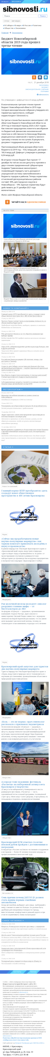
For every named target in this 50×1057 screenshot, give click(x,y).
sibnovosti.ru (23, 992)
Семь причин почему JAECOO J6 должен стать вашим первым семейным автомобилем (22, 900)
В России (27, 25)
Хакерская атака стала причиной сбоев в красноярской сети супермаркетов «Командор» (23, 949)
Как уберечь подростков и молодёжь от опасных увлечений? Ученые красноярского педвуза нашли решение (24, 376)
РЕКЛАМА (33, 972)
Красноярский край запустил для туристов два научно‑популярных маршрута (24, 667)
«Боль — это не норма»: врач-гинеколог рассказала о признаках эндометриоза (23, 723)
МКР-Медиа (16, 21)
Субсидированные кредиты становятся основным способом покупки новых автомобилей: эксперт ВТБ (23, 383)
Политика (37, 25)
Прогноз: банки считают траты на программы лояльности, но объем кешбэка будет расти (23, 322)
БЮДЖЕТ (45, 87)
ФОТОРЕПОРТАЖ (13, 389)
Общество (9, 28)
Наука (4, 534)
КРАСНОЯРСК (16, 2)
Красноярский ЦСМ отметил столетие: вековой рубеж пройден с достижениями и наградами (24, 844)
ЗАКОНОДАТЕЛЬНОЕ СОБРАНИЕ (37, 89)
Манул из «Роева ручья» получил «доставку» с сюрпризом (23, 926)
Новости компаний (9, 486)
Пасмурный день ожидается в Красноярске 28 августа (21, 961)
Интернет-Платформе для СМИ (25, 1043)
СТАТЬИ (8, 447)
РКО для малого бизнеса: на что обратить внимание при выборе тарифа (22, 335)
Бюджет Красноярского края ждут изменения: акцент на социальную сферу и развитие (25, 300)
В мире (18, 25)
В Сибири (9, 25)
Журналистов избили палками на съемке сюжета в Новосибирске (20, 396)
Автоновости (7, 893)
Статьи (6, 21)
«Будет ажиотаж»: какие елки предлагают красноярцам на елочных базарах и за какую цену (23, 415)
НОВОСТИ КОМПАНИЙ (16, 308)
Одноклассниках (36, 202)
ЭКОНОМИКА (44, 85)
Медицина (6, 599)
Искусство (6, 777)
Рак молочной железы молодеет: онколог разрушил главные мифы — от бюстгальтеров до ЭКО (23, 606)
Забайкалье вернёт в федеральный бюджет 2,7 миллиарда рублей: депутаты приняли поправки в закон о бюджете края (25, 270)
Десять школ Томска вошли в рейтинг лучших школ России (23, 935)
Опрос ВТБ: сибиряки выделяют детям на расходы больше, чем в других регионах (25, 347)
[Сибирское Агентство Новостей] (25, 8)
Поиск (43, 16)
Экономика (20, 28)
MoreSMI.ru (40, 1043)
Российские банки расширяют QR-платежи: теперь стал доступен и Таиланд (21, 360)
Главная (4, 32)
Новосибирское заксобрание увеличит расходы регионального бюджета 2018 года (22, 240)
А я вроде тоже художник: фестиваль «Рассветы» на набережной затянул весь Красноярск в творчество (23, 784)
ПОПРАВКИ (45, 91)
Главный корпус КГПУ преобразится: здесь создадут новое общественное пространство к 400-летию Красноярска (23, 315)
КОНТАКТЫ (17, 972)
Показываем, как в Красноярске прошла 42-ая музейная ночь (24, 406)
